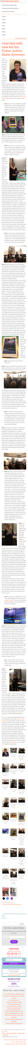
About (4, 16)
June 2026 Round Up (14, 1000)
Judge (3, 22)
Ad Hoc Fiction (5, 904)
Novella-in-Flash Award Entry (10, 8)
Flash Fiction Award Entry (9, 5)
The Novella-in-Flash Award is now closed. (15, 1044)
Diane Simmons (11, 904)
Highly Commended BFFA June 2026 (14, 1011)
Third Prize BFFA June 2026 (14, 1009)
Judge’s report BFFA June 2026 (14, 1002)
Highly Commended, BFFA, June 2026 (14, 1013)
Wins (3, 25)
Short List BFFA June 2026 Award (14, 1023)
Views (4, 29)
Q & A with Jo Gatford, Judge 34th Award (14, 994)
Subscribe (14, 941)
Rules (3, 19)
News (3, 32)
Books (4, 35)
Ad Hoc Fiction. (13, 742)
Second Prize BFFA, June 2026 (14, 1006)
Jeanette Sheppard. (9, 600)
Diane (3, 717)
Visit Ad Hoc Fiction (20, 38)
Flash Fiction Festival (8, 11)
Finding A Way (18, 904)
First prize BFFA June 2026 (14, 1004)
